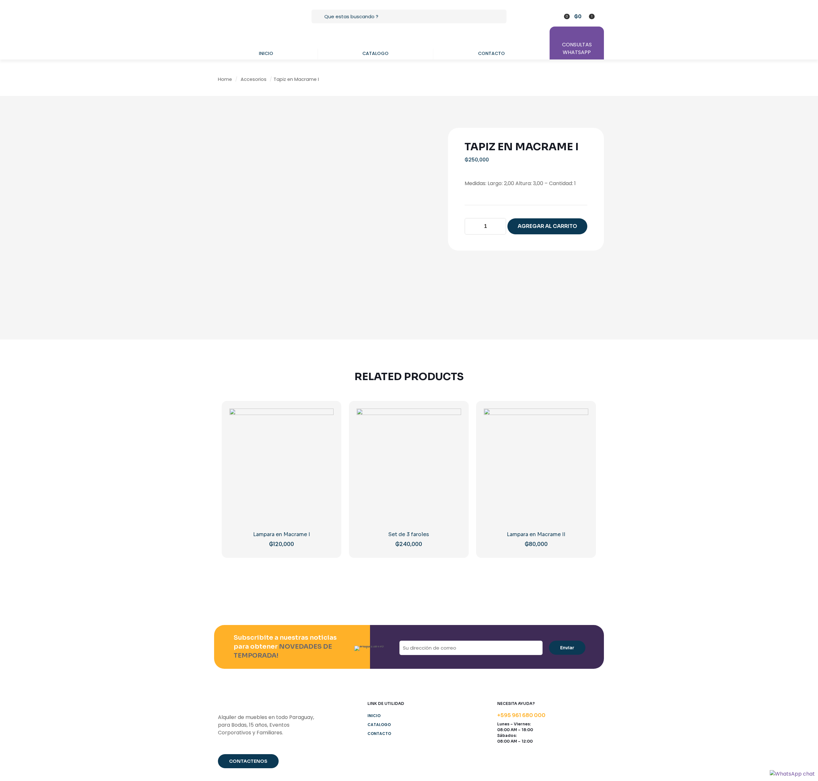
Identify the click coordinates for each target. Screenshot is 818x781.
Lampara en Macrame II (536, 534)
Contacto (379, 733)
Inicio (374, 715)
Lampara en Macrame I (281, 534)
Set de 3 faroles (408, 534)
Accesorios (253, 79)
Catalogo (379, 724)
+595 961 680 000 (521, 715)
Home (225, 79)
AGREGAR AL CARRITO (547, 226)
